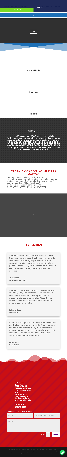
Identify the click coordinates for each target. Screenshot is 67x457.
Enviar (56, 434)
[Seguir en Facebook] (4, 2)
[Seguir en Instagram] (7, 2)
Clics (34, 31)
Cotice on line (16, 10)
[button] (62, 452)
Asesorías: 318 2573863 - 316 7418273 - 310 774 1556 (15, 6)
